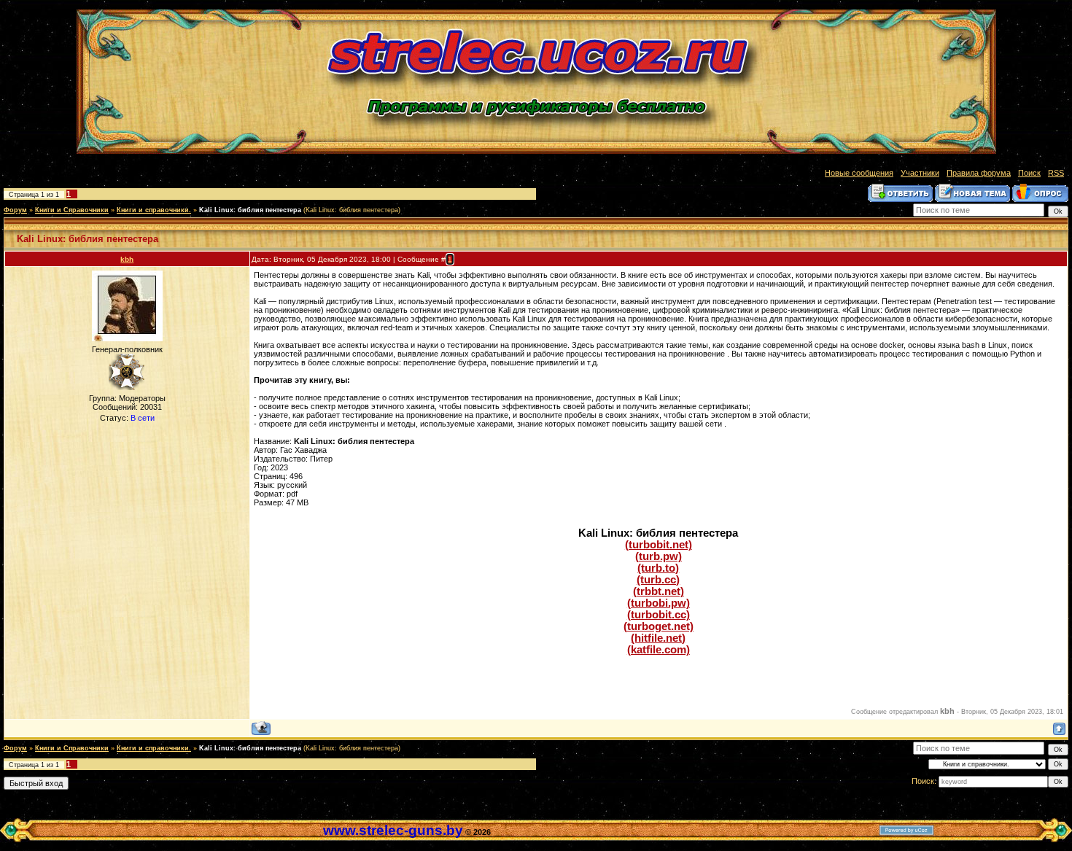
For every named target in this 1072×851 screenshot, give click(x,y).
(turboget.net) (659, 626)
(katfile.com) (658, 650)
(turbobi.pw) (658, 603)
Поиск (1029, 172)
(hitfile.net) (658, 638)
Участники (920, 172)
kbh (126, 259)
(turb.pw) (658, 556)
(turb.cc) (658, 580)
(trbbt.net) (658, 591)
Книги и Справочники (72, 210)
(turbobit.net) (658, 545)
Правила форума (979, 172)
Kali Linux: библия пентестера (250, 210)
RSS (1056, 172)
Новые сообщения (859, 172)
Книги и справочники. (154, 210)
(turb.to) (658, 568)
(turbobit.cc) (658, 615)
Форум (15, 210)
